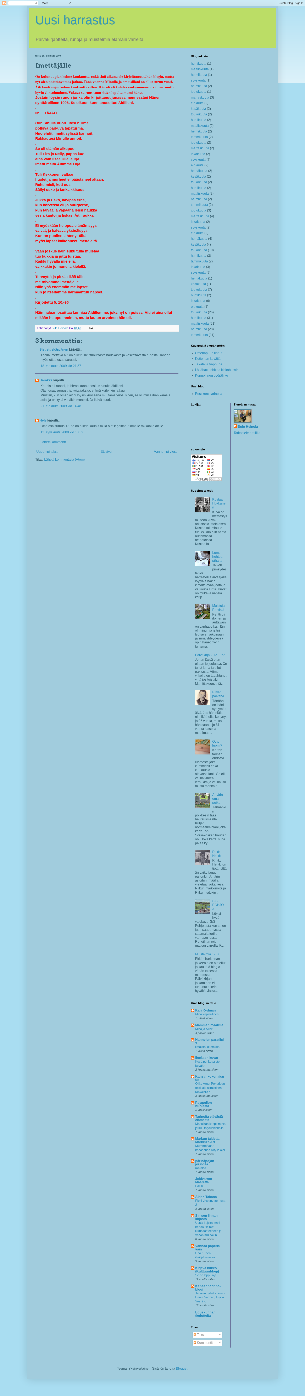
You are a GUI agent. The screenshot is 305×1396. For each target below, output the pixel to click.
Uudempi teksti (47, 451)
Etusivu (106, 451)
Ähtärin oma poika (217, 798)
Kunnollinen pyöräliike (211, 375)
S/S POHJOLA (219, 905)
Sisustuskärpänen (53, 349)
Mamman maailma (209, 1025)
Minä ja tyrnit (203, 1029)
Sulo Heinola (248, 426)
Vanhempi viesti (165, 451)
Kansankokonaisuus (209, 1078)
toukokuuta (199, 114)
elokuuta (197, 103)
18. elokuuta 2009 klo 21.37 (60, 366)
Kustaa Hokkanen (219, 503)
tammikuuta (199, 137)
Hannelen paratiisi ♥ (209, 1041)
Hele (42, 420)
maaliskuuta (200, 69)
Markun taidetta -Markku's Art (208, 1140)
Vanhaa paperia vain (207, 1247)
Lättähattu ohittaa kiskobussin (217, 370)
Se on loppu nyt (205, 1275)
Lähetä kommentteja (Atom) (64, 459)
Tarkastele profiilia (247, 433)
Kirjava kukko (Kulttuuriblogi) (207, 1269)
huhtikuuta (198, 63)
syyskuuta (198, 80)
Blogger (181, 1368)
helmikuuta (199, 75)
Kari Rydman (205, 1010)
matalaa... (202, 1168)
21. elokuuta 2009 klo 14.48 (60, 406)
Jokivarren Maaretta (203, 1180)
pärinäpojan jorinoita (204, 1162)
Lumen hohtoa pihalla (217, 556)
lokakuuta (198, 154)
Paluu (199, 1186)
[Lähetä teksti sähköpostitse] (91, 328)
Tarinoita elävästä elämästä (209, 1118)
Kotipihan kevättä (208, 358)
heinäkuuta (199, 171)
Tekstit (201, 1335)
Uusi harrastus (75, 20)
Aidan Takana (206, 1197)
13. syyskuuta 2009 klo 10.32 (61, 432)
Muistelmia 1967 (207, 954)
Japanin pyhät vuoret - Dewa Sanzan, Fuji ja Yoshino (210, 1297)
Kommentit (204, 1342)
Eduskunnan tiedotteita (205, 1314)
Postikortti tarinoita (208, 394)
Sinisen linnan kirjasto (206, 1217)
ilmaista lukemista (207, 1047)
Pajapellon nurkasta (203, 1104)
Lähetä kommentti (53, 442)
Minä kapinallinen (206, 1014)
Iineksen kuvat (206, 1058)
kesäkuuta (198, 108)
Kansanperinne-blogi (208, 1287)
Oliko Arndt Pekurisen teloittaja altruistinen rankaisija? (210, 1088)
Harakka (45, 380)
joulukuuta (198, 91)
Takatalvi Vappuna (208, 364)
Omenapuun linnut (208, 353)
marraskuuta (200, 97)
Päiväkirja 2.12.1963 (210, 655)
